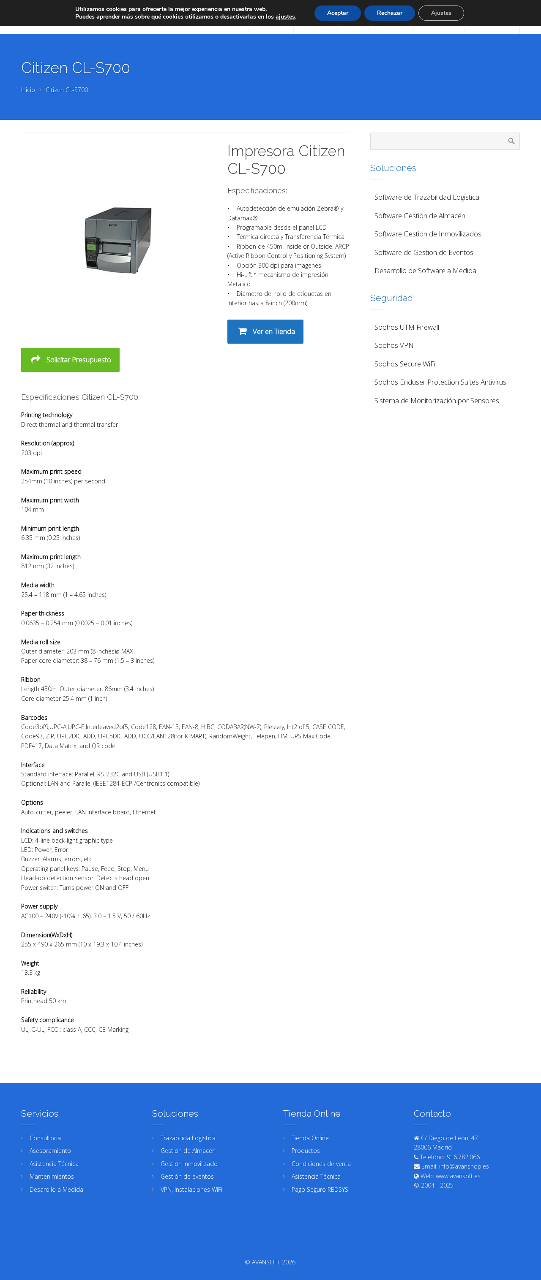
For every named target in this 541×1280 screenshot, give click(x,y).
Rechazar (389, 13)
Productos (306, 1151)
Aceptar (337, 13)
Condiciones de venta (321, 1164)
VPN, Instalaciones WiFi (191, 1189)
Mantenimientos (52, 1176)
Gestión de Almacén (188, 1151)
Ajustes (441, 13)
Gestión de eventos (187, 1176)
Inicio (28, 90)
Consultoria (45, 1138)
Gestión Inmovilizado (189, 1164)
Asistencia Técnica (54, 1164)
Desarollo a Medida (56, 1189)
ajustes (285, 17)
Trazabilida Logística (188, 1138)
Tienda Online (310, 1138)
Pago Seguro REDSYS (320, 1189)
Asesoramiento (50, 1151)
